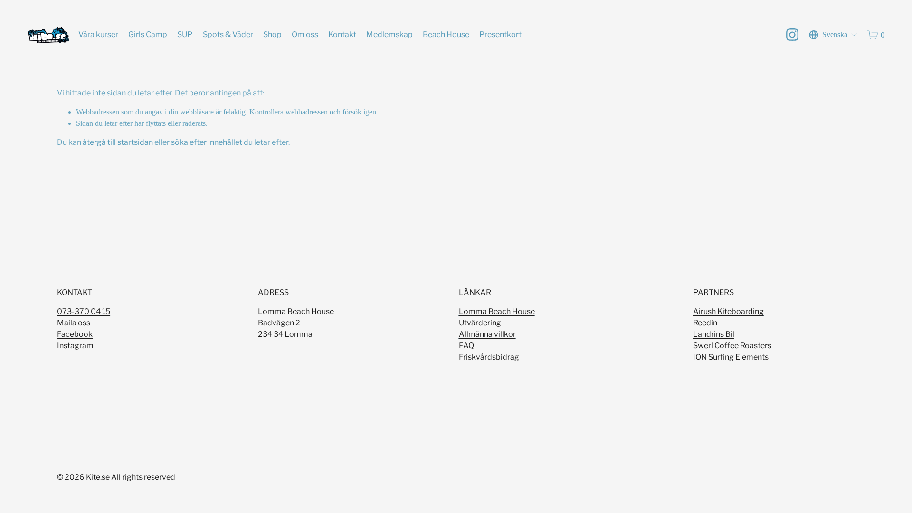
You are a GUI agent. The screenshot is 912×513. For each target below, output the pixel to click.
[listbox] (833, 34)
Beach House (446, 34)
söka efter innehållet (206, 142)
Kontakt (342, 34)
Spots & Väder (228, 34)
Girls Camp (147, 34)
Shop (272, 34)
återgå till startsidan (118, 142)
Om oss (305, 34)
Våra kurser (98, 34)
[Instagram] (792, 34)
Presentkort (500, 34)
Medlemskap (389, 34)
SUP (184, 34)
